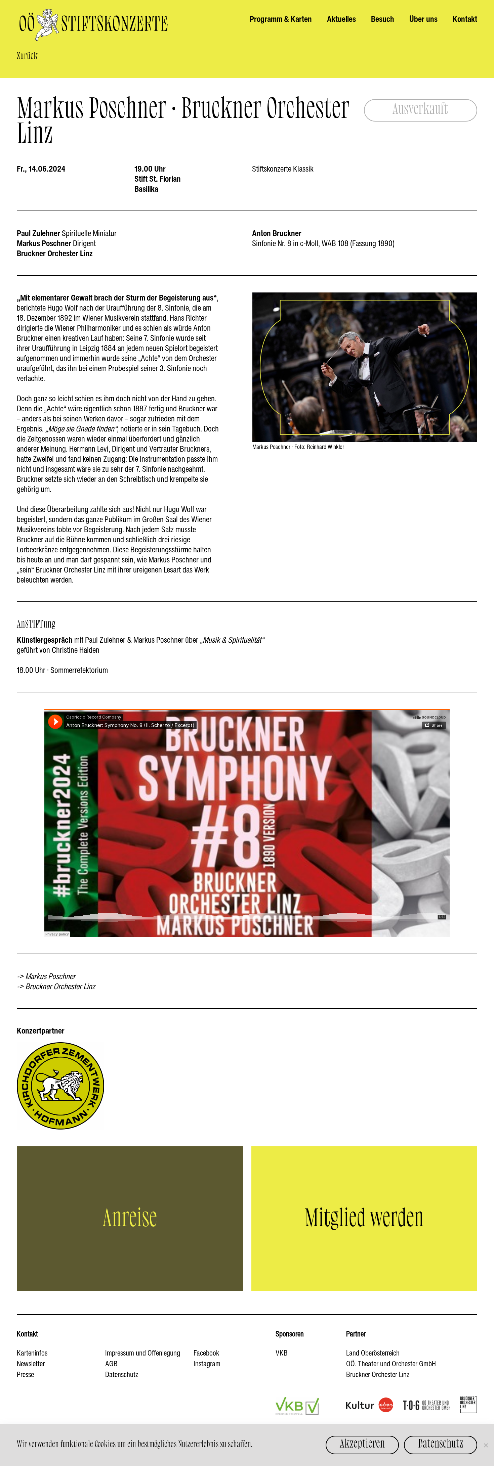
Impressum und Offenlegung (142, 1352)
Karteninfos (32, 1352)
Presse (25, 1374)
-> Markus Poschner (46, 976)
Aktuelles (341, 19)
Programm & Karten (281, 19)
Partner (356, 1333)
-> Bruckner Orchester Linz (56, 986)
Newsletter (31, 1363)
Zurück (27, 56)
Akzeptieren (362, 1443)
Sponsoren (290, 1333)
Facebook (206, 1352)
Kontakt (465, 19)
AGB (111, 1363)
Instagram (207, 1363)
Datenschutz (121, 1374)
